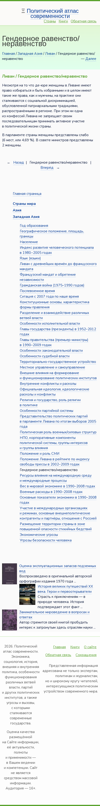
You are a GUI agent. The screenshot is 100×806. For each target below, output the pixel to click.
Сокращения (86, 655)
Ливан (50, 53)
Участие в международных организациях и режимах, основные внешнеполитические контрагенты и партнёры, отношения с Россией (58, 513)
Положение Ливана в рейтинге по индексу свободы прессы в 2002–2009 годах (55, 462)
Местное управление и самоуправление (52, 367)
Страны (50, 21)
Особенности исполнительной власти (50, 323)
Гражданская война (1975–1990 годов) (52, 285)
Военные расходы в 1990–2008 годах (51, 491)
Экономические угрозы (39, 534)
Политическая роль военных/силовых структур (58, 432)
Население (29, 242)
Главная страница (27, 193)
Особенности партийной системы (46, 410)
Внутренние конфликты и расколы (48, 383)
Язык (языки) (30, 258)
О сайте (90, 647)
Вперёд (46, 167)
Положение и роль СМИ (39, 453)
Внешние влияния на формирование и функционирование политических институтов (58, 375)
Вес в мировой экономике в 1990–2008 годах (57, 486)
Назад (18, 162)
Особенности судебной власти (45, 356)
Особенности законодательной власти (51, 350)
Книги (63, 21)
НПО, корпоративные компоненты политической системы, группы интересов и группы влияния (54, 442)
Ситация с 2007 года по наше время (49, 296)
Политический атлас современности (53, 13)
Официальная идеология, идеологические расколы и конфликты (54, 392)
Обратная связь (84, 21)
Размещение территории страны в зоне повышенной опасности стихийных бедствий (56, 526)
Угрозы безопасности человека (46, 540)
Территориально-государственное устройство (58, 361)
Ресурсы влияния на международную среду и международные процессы (56, 478)
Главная (8, 53)
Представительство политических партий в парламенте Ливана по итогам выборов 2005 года (58, 421)
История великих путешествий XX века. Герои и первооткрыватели (65, 589)
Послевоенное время (37, 291)
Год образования (34, 225)
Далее (90, 58)
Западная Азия (30, 53)
